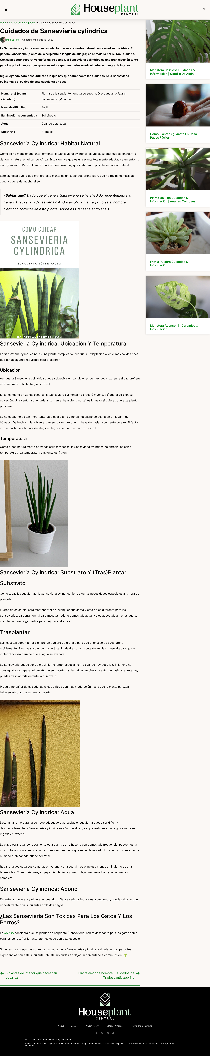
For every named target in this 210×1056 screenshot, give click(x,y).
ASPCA (9, 933)
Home (3, 22)
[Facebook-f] (97, 1033)
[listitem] (178, 49)
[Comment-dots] (113, 1033)
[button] (6, 9)
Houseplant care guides (22, 22)
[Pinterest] (108, 1033)
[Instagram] (102, 1033)
